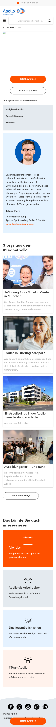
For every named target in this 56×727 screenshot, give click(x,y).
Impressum (9, 718)
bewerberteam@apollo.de (20, 224)
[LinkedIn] (45, 707)
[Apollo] (14, 11)
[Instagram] (19, 707)
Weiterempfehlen (28, 91)
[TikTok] (36, 707)
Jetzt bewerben (28, 79)
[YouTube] (28, 707)
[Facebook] (11, 707)
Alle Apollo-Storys (21, 496)
